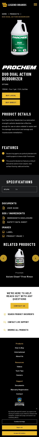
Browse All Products (18, 330)
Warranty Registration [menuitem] (19, 389)
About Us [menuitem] (19, 356)
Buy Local (11, 95)
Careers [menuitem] (19, 375)
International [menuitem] (19, 352)
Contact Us (19, 306)
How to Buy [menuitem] (19, 348)
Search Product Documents (21, 314)
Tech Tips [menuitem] (19, 371)
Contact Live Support (18, 322)
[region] (19, 421)
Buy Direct (11, 102)
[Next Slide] (35, 258)
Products (14, 14)
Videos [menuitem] (19, 366)
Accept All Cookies (19, 433)
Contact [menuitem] (19, 394)
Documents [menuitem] (19, 385)
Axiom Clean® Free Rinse (19, 276)
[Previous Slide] (3, 258)
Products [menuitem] (19, 343)
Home (4, 14)
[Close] (36, 408)
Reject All (19, 427)
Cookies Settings (19, 421)
